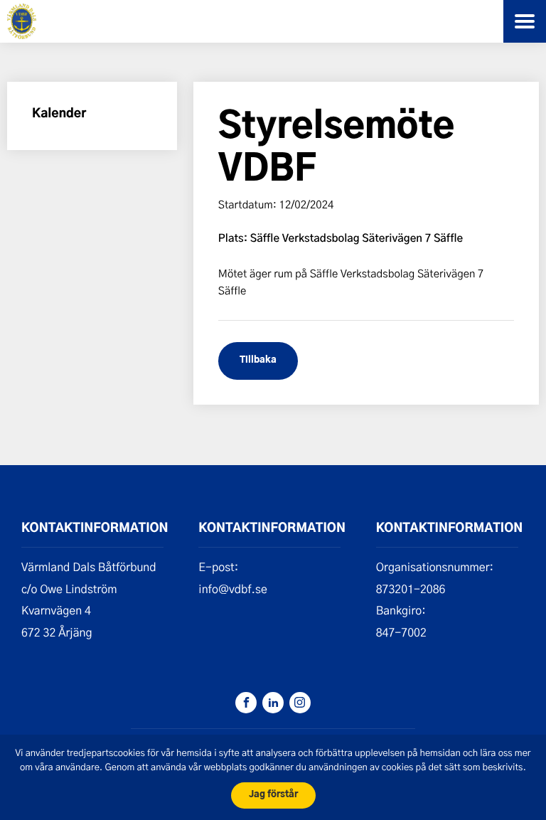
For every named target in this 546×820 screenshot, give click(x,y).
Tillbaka (258, 360)
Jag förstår (273, 794)
